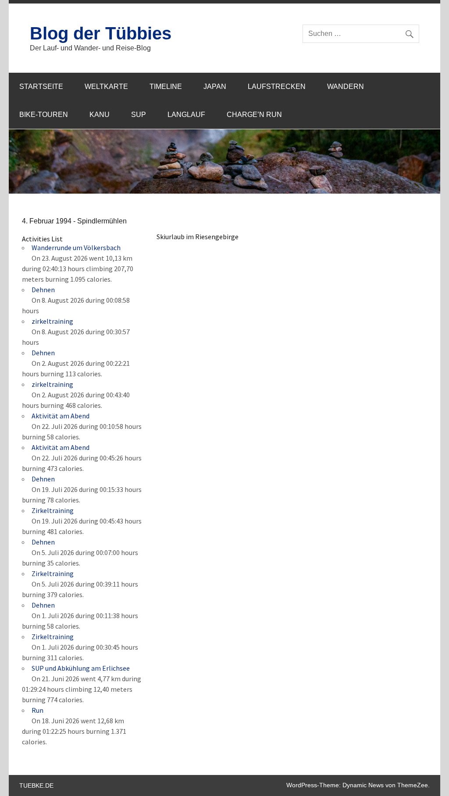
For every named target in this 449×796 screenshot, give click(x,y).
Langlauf (186, 114)
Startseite (41, 86)
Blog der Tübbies (100, 33)
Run (37, 710)
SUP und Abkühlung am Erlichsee (81, 668)
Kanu (99, 114)
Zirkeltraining (53, 510)
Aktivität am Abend (60, 415)
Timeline (166, 86)
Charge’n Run (254, 114)
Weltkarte (106, 86)
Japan (214, 86)
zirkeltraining (52, 321)
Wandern (345, 86)
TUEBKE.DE (36, 785)
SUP (138, 114)
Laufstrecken (277, 86)
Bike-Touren (43, 114)
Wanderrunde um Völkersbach (76, 247)
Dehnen (43, 289)
